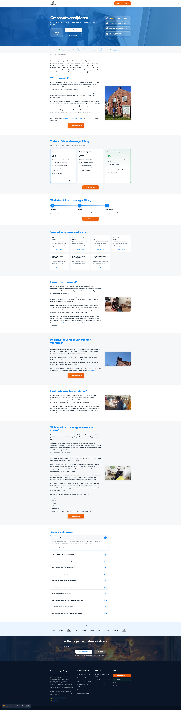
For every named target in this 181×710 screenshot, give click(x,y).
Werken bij (115, 686)
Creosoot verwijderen (82, 690)
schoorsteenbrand (61, 323)
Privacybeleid (9, 706)
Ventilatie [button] (85, 3)
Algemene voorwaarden (106, 708)
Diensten (55, 54)
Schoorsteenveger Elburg (67, 118)
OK (28, 705)
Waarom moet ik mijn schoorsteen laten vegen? (65, 537)
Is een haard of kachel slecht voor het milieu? (64, 580)
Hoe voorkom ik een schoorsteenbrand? (63, 587)
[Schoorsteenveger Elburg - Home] (53, 3)
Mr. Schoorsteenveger (75, 708)
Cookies (118, 708)
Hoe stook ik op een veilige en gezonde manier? (65, 567)
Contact (100, 3)
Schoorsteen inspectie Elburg (84, 674)
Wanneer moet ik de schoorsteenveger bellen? (64, 561)
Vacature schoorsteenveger (83, 693)
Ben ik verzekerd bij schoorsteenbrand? (62, 606)
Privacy (114, 708)
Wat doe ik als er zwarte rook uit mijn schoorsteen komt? (67, 600)
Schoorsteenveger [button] (73, 3)
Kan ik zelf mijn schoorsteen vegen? (61, 593)
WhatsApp (74, 35)
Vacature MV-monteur (100, 683)
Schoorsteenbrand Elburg (83, 678)
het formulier (79, 118)
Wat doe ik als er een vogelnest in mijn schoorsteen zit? (67, 613)
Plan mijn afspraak (122, 3)
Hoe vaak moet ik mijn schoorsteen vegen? (63, 554)
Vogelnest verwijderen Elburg (84, 681)
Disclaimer (124, 708)
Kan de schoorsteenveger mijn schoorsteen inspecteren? (67, 574)
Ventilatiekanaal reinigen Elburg (102, 680)
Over (93, 3)
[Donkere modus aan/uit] (178, 3)
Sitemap (129, 708)
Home (51, 54)
